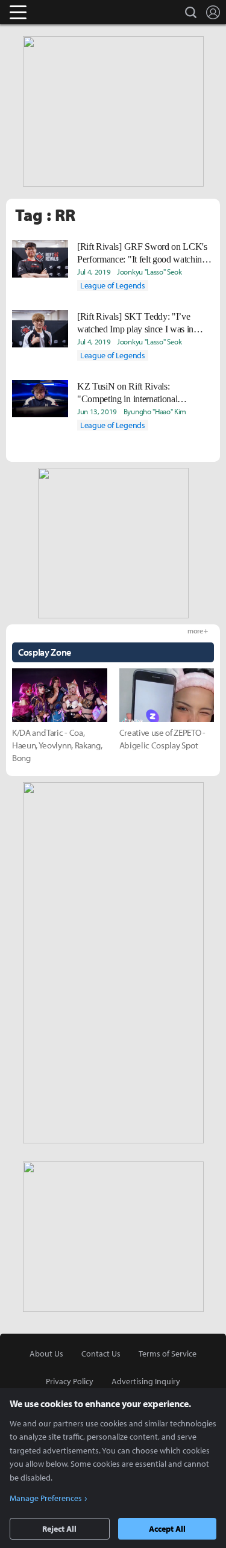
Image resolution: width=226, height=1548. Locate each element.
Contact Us (101, 1353)
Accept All (167, 1528)
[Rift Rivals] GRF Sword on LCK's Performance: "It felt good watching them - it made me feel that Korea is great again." (142, 253)
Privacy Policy (69, 1381)
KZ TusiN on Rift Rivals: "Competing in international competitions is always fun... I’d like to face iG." (142, 393)
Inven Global (65, 12)
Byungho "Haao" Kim (155, 411)
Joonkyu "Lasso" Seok (149, 271)
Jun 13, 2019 (97, 411)
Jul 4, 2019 (93, 271)
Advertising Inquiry (145, 1381)
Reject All (59, 1528)
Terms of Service (167, 1353)
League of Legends (112, 285)
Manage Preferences (46, 1498)
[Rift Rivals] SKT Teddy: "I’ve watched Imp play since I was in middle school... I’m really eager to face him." (139, 323)
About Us (46, 1353)
